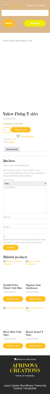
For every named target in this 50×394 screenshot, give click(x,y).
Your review (10, 187)
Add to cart (20, 129)
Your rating (8, 180)
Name (7, 217)
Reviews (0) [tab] (12, 149)
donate (35, 23)
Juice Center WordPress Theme (23, 385)
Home (5, 41)
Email (6, 227)
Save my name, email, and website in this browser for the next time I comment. (24, 241)
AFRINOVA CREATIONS (25, 368)
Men (11, 41)
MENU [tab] (9, 23)
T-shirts (11, 142)
